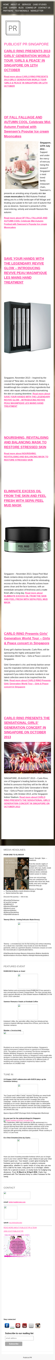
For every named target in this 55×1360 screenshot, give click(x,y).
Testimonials (22, 10)
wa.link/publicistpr (15, 1223)
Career (13, 7)
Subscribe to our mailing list (19, 1333)
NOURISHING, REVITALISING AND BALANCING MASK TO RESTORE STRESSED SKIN (26, 442)
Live (5, 7)
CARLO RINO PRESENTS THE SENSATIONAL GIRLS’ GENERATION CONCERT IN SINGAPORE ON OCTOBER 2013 (27, 727)
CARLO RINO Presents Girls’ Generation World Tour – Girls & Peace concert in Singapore (27, 638)
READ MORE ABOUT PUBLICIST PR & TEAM (20, 1228)
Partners (8, 10)
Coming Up (30, 7)
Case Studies (39, 4)
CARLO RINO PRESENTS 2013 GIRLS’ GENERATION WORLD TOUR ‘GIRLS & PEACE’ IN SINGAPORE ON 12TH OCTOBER (27, 60)
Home (6, 4)
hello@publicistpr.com (17, 1202)
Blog (21, 7)
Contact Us (44, 7)
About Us (15, 4)
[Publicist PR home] (13, 28)
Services (26, 4)
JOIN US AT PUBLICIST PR (13, 1231)
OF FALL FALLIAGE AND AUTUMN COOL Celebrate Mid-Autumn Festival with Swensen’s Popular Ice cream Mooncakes (27, 126)
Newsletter (37, 10)
